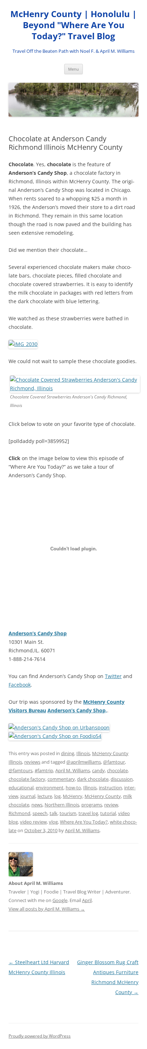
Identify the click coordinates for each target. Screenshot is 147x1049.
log (57, 796)
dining (67, 753)
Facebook (20, 684)
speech (39, 813)
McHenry (72, 796)
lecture (44, 796)
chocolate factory (27, 779)
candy (98, 770)
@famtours (20, 770)
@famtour (114, 762)
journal (27, 796)
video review (33, 822)
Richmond (19, 813)
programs (91, 804)
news (36, 804)
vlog (53, 822)
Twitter (113, 676)
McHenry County (103, 796)
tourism (68, 813)
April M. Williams (72, 770)
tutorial (108, 813)
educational (21, 787)
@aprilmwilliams (83, 762)
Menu (73, 69)
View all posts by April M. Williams (47, 909)
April (87, 900)
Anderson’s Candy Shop (38, 633)
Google (59, 900)
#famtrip (44, 770)
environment (50, 787)
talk (53, 813)
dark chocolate (92, 779)
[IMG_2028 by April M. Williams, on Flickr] (75, 388)
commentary (61, 779)
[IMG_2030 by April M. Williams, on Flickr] (23, 344)
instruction (110, 787)
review (111, 804)
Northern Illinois (62, 804)
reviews (32, 762)
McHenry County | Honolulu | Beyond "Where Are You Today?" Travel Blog (73, 25)
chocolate (117, 770)
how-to (73, 787)
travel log (88, 813)
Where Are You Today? (84, 822)
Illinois (83, 753)
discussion (122, 779)
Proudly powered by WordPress (40, 1036)
